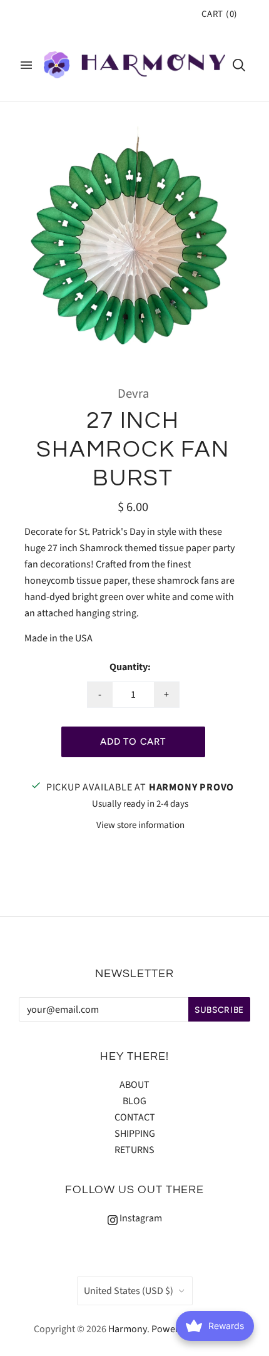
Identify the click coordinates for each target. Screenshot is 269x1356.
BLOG (134, 1101)
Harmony (127, 1329)
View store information (140, 825)
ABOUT (134, 1085)
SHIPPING (134, 1134)
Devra (133, 394)
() (219, 14)
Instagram (140, 1218)
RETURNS (134, 1150)
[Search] (239, 65)
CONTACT (134, 1117)
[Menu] (26, 65)
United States (128, 1291)
